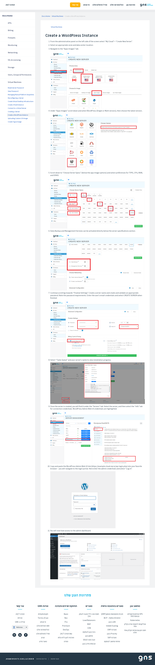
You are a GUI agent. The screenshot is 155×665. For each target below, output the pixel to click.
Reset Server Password (16, 88)
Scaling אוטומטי (112, 626)
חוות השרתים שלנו (43, 626)
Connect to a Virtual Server (17, 108)
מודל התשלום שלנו (100, 5)
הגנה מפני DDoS (89, 639)
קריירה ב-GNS (20, 622)
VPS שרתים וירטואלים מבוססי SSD (135, 615)
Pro (66, 622)
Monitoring (12, 45)
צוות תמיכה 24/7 (66, 633)
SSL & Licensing (14, 60)
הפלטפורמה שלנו (116, 5)
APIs (10, 23)
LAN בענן (112, 622)
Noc (66, 618)
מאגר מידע (43, 641)
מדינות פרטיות (41, 659)
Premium (66, 626)
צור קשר (75, 5)
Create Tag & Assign (15, 122)
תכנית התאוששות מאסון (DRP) (112, 614)
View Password (13, 91)
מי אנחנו (86, 5)
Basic (66, 614)
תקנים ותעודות (43, 614)
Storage (11, 67)
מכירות (20, 618)
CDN (89, 628)
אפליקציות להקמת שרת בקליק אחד (135, 625)
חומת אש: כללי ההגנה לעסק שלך (89, 615)
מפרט (66, 641)
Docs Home (7, 15)
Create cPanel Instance (16, 105)
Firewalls (11, 38)
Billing (10, 30)
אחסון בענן (89, 636)
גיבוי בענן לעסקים (89, 632)
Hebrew (19, 627)
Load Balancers (89, 620)
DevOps (66, 629)
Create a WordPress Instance (18, 115)
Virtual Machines (14, 82)
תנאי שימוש (55, 659)
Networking (13, 52)
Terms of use (43, 618)
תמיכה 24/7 (10, 5)
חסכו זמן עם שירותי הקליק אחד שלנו (135, 631)
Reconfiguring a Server (16, 98)
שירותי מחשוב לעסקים (112, 641)
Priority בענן (112, 633)
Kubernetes (135, 620)
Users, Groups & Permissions (19, 75)
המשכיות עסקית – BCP (112, 618)
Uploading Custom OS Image (18, 118)
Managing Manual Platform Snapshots (21, 94)
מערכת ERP (112, 629)
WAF (89, 624)
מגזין (43, 637)
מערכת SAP (112, 637)
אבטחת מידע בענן (89, 643)
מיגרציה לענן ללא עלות (66, 637)
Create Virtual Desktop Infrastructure (20, 101)
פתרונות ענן (130, 5)
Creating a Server (14, 112)
